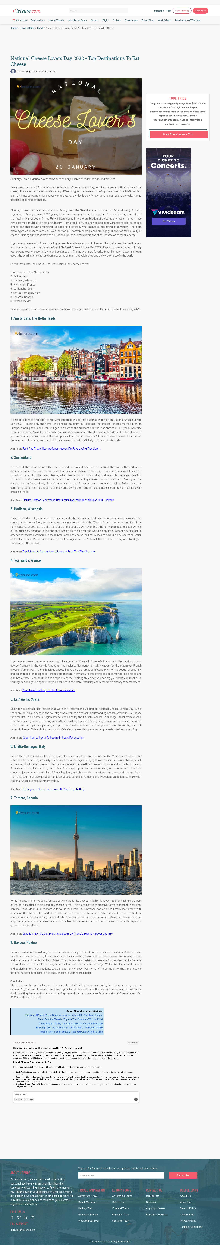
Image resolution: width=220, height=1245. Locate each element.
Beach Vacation (87, 1202)
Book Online (200, 10)
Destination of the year (188, 20)
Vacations (21, 20)
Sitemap (151, 1202)
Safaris (94, 20)
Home (14, 27)
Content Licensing (156, 1214)
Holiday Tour (85, 1208)
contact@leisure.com (22, 1229)
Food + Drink (27, 27)
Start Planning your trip (177, 134)
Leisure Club (187, 1214)
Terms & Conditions (191, 1226)
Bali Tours (118, 1202)
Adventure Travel (88, 1195)
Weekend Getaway (88, 1220)
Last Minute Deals (77, 20)
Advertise (185, 1202)
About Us (185, 1195)
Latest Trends (56, 20)
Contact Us (152, 1195)
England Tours (120, 1208)
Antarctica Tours (122, 1195)
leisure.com (103, 1241)
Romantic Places (88, 1214)
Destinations (38, 20)
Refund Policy (188, 1208)
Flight (105, 20)
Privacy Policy (188, 1220)
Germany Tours (121, 1214)
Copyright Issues (155, 1208)
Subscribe (159, 10)
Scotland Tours (121, 1220)
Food (40, 27)
